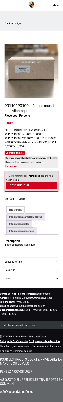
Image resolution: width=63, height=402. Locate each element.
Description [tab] (15, 210)
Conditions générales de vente (15, 346)
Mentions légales (37, 336)
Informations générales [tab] (21, 231)
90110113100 (20, 185)
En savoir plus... (12, 166)
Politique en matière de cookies (44, 341)
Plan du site (6, 351)
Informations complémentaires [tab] (25, 217)
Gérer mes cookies (22, 351)
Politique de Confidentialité (14, 341)
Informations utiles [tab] (19, 224)
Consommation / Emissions (46, 346)
